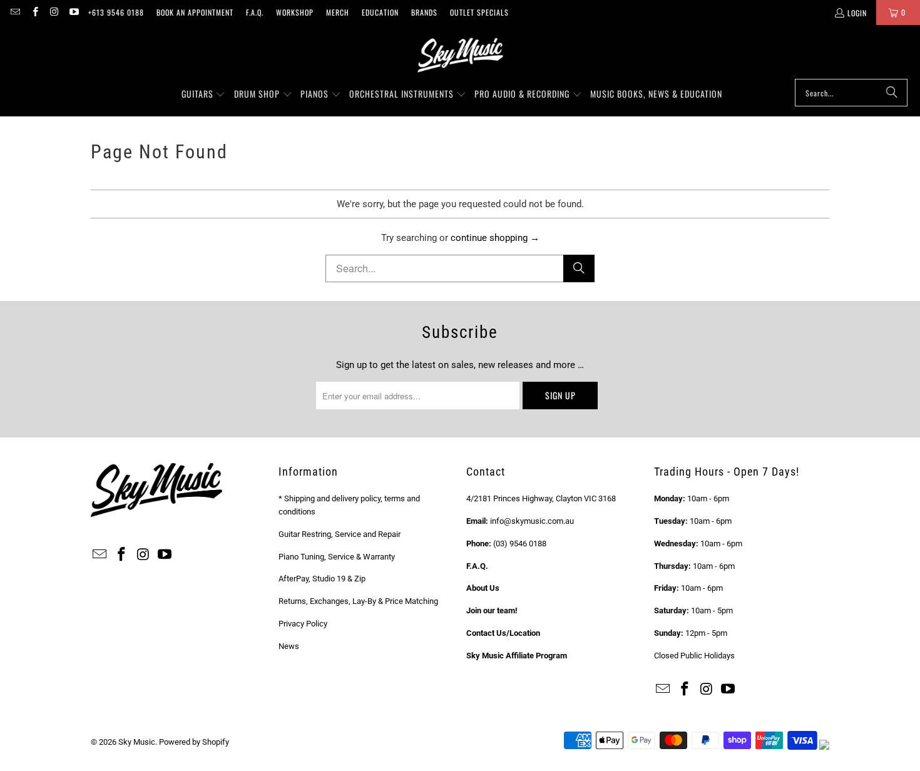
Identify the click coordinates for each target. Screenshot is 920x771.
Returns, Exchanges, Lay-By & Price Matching (358, 601)
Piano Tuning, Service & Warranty (337, 556)
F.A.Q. (254, 12)
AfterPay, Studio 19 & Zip (322, 578)
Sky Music (136, 742)
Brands (424, 12)
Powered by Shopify (194, 742)
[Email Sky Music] (14, 12)
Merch (337, 12)
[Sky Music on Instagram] (54, 12)
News (289, 646)
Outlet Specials (479, 12)
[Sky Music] (460, 55)
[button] (203, 94)
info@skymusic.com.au (532, 521)
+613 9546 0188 (116, 12)
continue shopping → (495, 237)
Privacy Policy (303, 623)
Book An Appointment (194, 12)
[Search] (891, 92)
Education (380, 12)
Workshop (295, 12)
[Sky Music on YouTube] (73, 12)
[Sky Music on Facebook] (34, 12)
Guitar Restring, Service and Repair (340, 534)
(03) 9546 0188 (519, 543)
